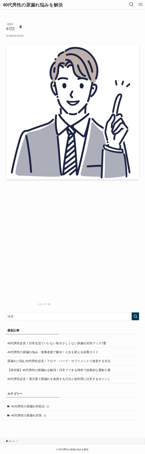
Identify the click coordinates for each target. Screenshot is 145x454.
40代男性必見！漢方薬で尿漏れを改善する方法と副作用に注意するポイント (58, 379)
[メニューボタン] (140, 4)
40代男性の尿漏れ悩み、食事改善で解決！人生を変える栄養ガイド (52, 352)
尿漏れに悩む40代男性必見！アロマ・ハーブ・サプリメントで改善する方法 (58, 361)
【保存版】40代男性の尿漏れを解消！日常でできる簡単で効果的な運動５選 (58, 370)
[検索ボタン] (131, 4)
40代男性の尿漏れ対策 (28, 415)
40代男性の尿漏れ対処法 (30, 406)
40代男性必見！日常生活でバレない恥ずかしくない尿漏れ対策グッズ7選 (56, 343)
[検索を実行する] (135, 316)
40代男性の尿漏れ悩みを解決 (33, 4)
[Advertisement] (79, 248)
